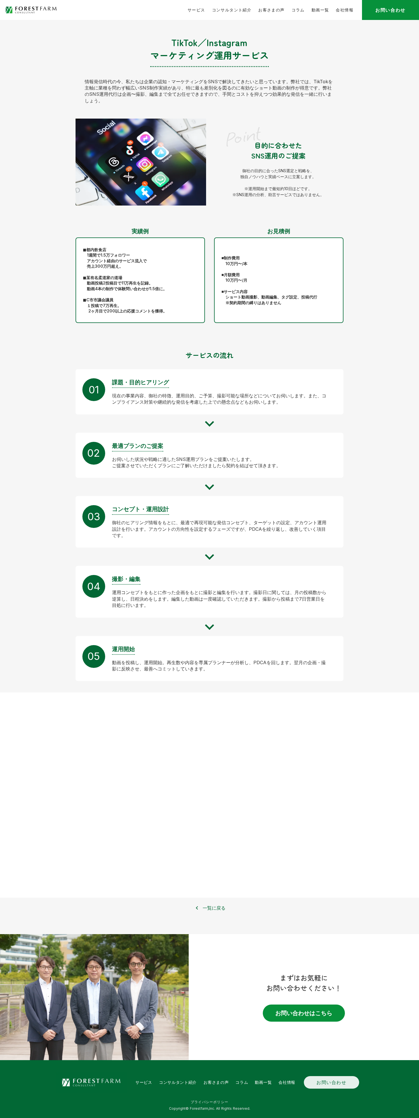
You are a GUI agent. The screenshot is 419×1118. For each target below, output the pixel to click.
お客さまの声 (271, 10)
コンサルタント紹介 (232, 10)
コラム (298, 10)
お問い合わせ (331, 1082)
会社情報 (344, 10)
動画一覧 (320, 10)
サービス (196, 10)
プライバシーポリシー (209, 1102)
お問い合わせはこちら (303, 1013)
